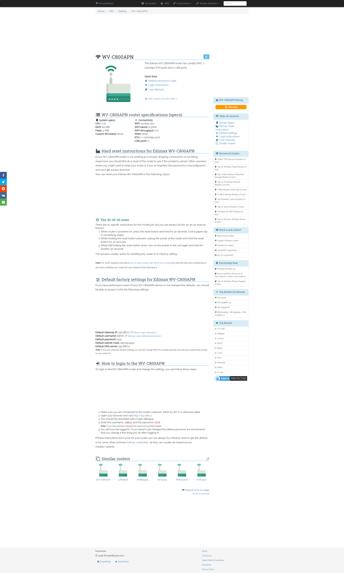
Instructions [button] (183, 3)
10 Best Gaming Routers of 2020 (231, 194)
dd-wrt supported (225, 255)
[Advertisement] (152, 35)
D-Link (220, 372)
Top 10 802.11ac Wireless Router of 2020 (230, 220)
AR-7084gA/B (223, 307)
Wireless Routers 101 (226, 269)
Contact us (207, 556)
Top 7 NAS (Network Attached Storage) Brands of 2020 (229, 175)
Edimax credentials (137, 442)
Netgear (221, 333)
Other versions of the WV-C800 (161, 99)
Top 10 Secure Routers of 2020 (230, 207)
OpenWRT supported (226, 250)
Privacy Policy (208, 569)
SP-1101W (221, 298)
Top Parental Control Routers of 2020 (229, 200)
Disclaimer (206, 565)
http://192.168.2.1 (142, 415)
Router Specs (227, 122)
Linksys (220, 338)
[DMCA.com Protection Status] (231, 378)
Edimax (122, 11)
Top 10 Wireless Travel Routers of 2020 (230, 168)
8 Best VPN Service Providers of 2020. (230, 160)
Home (100, 11)
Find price (232, 107)
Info (111, 11)
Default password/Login (162, 80)
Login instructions (158, 85)
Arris (219, 358)
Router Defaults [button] (208, 3)
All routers (150, 3)
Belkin (220, 348)
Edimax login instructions (145, 332)
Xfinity (220, 367)
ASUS (220, 343)
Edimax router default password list (144, 336)
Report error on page (197, 492)
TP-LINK (221, 329)
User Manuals (156, 89)
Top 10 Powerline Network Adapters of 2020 (227, 183)
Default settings (228, 133)
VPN (166, 3)
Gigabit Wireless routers (228, 240)
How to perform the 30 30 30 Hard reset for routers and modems (230, 275)
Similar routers (227, 143)
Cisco (219, 353)
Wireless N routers (225, 245)
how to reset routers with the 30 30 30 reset (150, 263)
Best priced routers (225, 236)
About (204, 551)
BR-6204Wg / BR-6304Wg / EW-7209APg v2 (230, 313)
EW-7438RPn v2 (224, 302)
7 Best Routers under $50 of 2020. (232, 189)
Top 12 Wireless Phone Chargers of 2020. (230, 282)
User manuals (227, 139)
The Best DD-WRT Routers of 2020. (228, 213)
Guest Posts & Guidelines (213, 560)
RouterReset (105, 3)
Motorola (221, 362)
